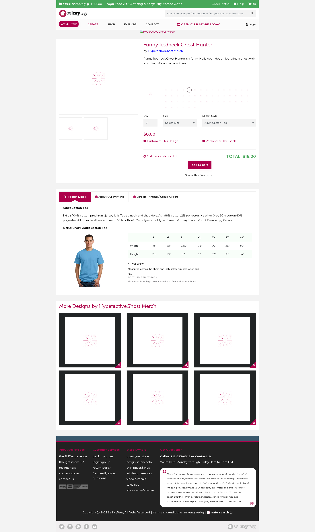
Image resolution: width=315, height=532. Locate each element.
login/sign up (101, 462)
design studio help (139, 462)
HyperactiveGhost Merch (165, 51)
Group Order (69, 23)
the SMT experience (73, 456)
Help (240, 4)
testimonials (67, 467)
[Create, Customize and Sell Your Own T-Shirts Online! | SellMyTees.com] (73, 13)
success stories (69, 473)
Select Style (209, 115)
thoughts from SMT (72, 462)
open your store (138, 456)
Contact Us (203, 456)
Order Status (220, 4)
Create (93, 24)
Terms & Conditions (167, 512)
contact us (66, 479)
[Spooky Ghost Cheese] (90, 340)
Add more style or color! (161, 156)
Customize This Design (162, 141)
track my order (103, 456)
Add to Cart (200, 165)
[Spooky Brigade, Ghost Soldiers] (225, 340)
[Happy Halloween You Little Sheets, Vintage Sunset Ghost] (90, 397)
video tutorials (136, 479)
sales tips (133, 484)
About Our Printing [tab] (111, 196)
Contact (152, 24)
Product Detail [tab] (76, 196)
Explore (130, 24)
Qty (145, 115)
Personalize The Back (220, 141)
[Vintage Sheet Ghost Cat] (225, 397)
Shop (111, 24)
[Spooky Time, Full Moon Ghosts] (157, 340)
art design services (139, 473)
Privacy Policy (194, 512)
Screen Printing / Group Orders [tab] (157, 196)
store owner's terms (140, 490)
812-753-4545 (180, 456)
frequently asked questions (104, 476)
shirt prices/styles (138, 467)
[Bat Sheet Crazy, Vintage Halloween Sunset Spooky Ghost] (157, 397)
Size (165, 115)
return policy (101, 467)
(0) (254, 4)
